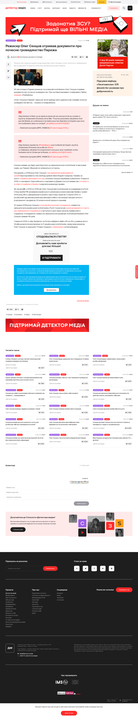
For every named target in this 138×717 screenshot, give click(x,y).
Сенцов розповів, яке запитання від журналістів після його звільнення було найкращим (24, 439)
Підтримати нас (37, 606)
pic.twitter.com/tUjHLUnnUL (60, 152)
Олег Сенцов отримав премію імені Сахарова (65, 409)
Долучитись (51, 290)
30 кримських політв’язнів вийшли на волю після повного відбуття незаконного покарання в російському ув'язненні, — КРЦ (111, 129)
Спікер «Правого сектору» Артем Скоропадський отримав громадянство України (23, 360)
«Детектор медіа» (83, 301)
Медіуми (8, 626)
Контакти (35, 604)
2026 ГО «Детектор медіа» (29, 656)
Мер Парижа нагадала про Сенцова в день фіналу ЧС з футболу (112, 439)
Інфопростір (82, 8)
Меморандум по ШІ (38, 598)
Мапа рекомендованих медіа (15, 622)
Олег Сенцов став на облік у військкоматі (63, 393)
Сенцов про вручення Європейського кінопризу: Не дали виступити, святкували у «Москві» (111, 394)
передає (17, 95)
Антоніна (101, 2)
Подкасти (72, 8)
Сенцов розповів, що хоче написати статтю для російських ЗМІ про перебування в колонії (22, 423)
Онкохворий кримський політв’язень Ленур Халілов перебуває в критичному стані (112, 153)
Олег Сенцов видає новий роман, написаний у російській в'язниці (109, 360)
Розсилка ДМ (36, 611)
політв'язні (19, 314)
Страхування (113, 8)
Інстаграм (60, 600)
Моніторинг (56, 8)
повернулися (58, 227)
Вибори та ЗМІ (11, 613)
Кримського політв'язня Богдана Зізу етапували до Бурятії (111, 141)
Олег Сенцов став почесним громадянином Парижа (67, 438)
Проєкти (9, 590)
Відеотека (9, 611)
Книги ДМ (35, 600)
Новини (32, 8)
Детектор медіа (21, 2)
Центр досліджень (61, 2)
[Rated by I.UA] (77, 694)
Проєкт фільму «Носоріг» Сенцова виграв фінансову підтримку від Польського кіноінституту (24, 379)
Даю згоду (69, 713)
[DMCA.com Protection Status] (61, 694)
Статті (40, 8)
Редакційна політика (39, 593)
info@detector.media (26, 653)
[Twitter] (8, 71)
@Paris (50, 147)
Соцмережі (62, 590)
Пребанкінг (9, 602)
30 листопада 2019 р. (59, 128)
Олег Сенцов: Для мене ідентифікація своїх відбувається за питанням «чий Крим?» (64, 423)
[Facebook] (8, 64)
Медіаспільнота (10, 40)
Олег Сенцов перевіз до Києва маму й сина (108, 378)
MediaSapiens (34, 2)
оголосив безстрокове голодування (55, 205)
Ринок (65, 8)
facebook (60, 593)
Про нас (35, 590)
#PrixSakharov (45, 145)
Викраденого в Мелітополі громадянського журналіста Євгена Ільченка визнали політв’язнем (111, 165)
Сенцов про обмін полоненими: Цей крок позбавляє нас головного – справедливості (25, 394)
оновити (85, 478)
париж (28, 314)
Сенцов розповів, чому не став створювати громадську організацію (68, 379)
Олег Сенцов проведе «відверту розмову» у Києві (23, 409)
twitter (59, 595)
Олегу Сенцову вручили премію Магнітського (109, 409)
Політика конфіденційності (41, 595)
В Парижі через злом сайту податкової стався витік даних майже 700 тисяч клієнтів (112, 116)
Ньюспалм (9, 624)
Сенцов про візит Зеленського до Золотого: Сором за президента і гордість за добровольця (111, 423)
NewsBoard (9, 606)
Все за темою (126, 172)
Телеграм (60, 598)
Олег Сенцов (37, 314)
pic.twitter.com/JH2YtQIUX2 (58, 123)
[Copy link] (8, 77)
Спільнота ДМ (18, 529)
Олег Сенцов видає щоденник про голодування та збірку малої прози (69, 360)
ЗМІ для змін (10, 600)
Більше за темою (101, 105)
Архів (34, 613)
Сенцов (10, 314)
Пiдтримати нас (124, 590)
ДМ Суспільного (47, 2)
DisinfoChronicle (75, 2)
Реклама (35, 602)
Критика (47, 8)
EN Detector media (89, 2)
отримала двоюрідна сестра (31, 178)
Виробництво (54, 356)
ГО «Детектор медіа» (114, 2)
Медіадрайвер (11, 604)
